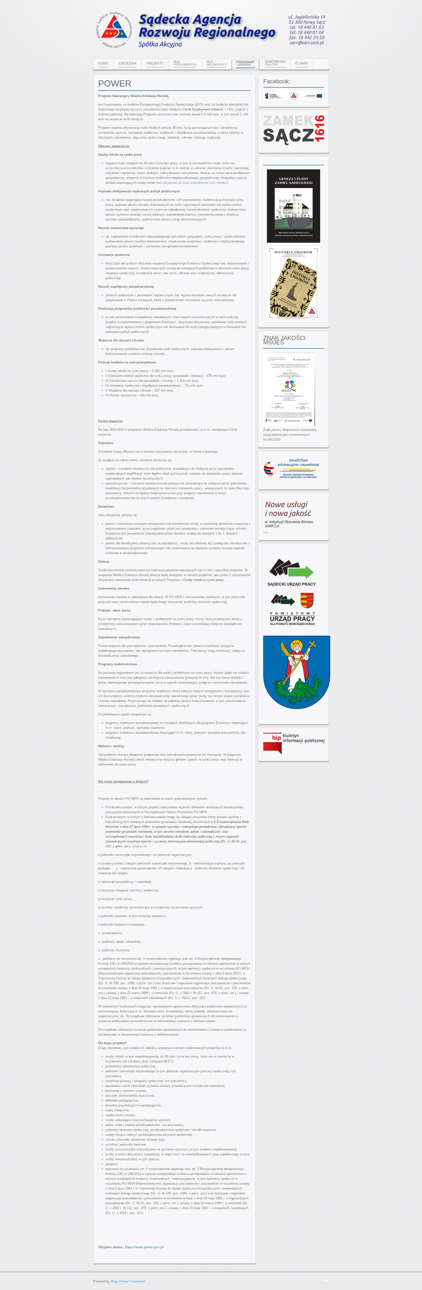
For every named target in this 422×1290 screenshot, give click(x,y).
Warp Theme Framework (128, 1281)
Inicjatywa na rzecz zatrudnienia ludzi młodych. (196, 183)
